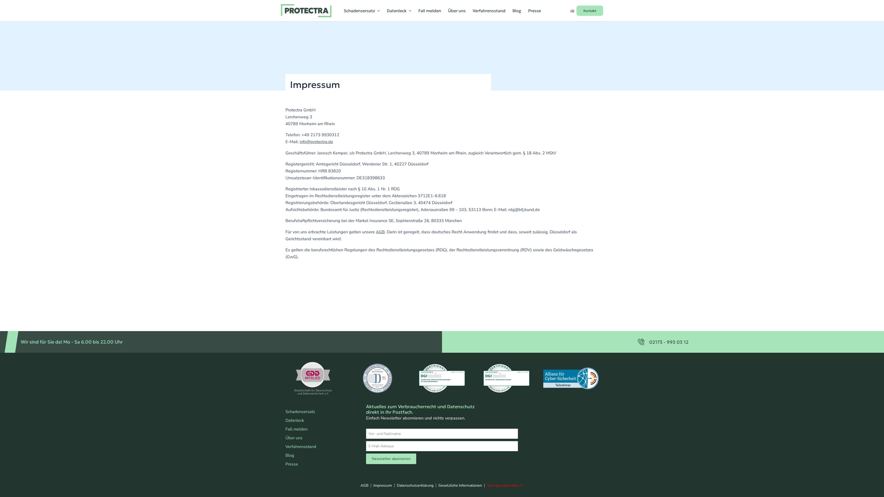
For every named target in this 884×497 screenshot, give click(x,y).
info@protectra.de (316, 141)
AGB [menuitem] (365, 485)
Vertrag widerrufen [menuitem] (502, 485)
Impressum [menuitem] (382, 485)
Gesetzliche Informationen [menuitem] (460, 485)
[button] (377, 10)
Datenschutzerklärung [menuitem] (415, 485)
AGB (380, 232)
